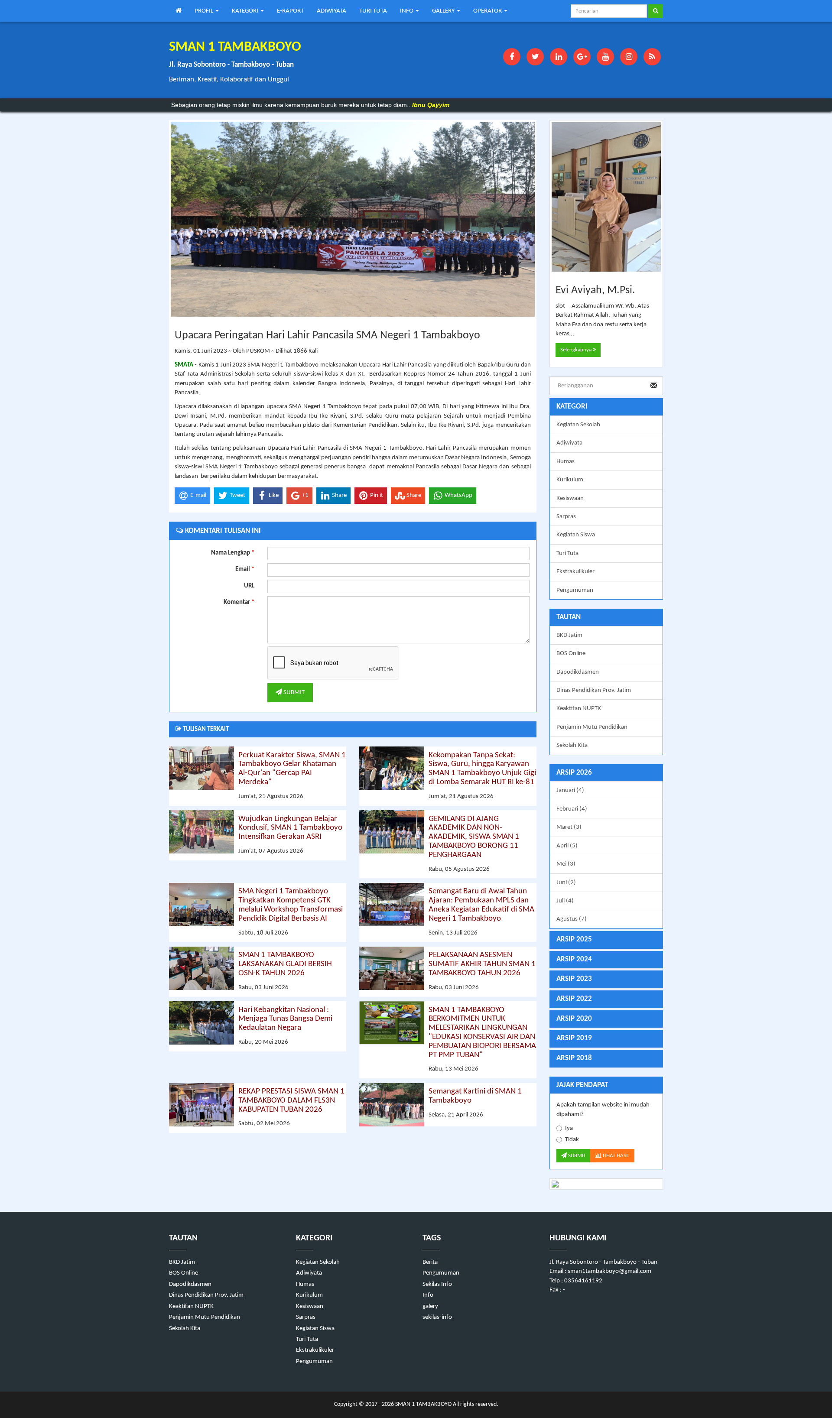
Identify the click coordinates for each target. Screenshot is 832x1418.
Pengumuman (574, 590)
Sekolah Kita (572, 745)
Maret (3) (569, 827)
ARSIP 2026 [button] (574, 772)
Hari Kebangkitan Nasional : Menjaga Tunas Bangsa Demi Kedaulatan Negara (285, 1019)
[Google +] (582, 56)
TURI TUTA (373, 11)
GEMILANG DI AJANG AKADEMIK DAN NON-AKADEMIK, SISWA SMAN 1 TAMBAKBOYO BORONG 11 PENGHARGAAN (474, 837)
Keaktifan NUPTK (578, 708)
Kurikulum (569, 480)
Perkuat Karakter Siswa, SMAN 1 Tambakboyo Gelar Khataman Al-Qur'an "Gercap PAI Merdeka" (292, 769)
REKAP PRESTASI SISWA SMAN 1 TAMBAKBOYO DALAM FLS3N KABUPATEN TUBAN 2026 (291, 1100)
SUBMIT (293, 692)
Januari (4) (570, 790)
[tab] (606, 773)
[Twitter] (535, 56)
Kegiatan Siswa (575, 535)
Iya (569, 1128)
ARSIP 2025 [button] (574, 939)
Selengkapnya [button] (576, 350)
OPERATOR (488, 11)
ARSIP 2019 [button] (574, 1038)
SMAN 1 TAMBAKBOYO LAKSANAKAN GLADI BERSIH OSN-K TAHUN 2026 (285, 964)
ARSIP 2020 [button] (574, 1018)
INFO (407, 11)
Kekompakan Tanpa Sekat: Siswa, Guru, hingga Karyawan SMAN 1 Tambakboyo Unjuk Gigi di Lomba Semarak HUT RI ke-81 (482, 769)
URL (249, 586)
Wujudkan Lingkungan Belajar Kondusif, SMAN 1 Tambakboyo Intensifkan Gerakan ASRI (290, 828)
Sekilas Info (437, 1284)
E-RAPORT (290, 11)
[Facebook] (511, 56)
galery (430, 1306)
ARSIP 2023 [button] (574, 979)
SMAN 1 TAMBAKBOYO (423, 1404)
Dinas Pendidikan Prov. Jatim (593, 690)
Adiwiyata (569, 443)
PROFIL (204, 11)
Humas (565, 461)
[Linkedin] (558, 56)
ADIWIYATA (331, 11)
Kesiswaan (570, 498)
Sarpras (566, 516)
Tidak (572, 1139)
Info (427, 1295)
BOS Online (570, 653)
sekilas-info (437, 1317)
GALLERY (444, 11)
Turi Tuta (567, 553)
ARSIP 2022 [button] (574, 999)
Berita (430, 1262)
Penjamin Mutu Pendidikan (591, 727)
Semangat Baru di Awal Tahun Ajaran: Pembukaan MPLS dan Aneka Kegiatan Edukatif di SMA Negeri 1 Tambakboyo (481, 905)
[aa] (606, 1184)
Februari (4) (571, 809)
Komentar (239, 602)
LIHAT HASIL (615, 1155)
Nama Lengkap (232, 553)
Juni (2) (566, 882)
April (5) (567, 846)
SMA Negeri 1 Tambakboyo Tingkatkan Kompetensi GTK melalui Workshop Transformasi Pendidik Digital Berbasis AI (290, 905)
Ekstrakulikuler (575, 571)
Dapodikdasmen (577, 672)
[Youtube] (605, 56)
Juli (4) (565, 901)
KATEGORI (246, 11)
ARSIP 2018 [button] (574, 1058)
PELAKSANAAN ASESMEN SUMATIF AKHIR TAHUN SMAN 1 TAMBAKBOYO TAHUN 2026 (482, 964)
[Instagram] (628, 56)
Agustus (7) (571, 919)
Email (244, 569)
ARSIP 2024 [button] (574, 959)
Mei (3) (565, 864)
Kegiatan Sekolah (578, 425)
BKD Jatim (569, 635)
